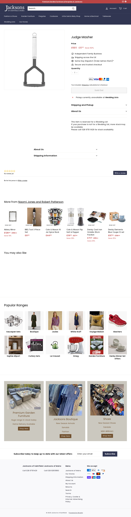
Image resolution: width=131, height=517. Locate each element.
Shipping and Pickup (82, 105)
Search (69, 490)
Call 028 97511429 (30, 470)
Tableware (107, 16)
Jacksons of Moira (73, 470)
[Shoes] (107, 399)
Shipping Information (74, 477)
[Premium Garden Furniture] (24, 396)
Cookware (54, 16)
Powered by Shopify (76, 513)
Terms (68, 493)
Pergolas (42, 16)
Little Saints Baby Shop (71, 16)
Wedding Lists (9, 22)
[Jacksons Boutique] (65, 400)
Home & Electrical (91, 16)
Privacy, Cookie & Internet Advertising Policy (74, 499)
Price (73, 43)
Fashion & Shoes (10, 16)
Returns (69, 487)
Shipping (85, 85)
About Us (76, 111)
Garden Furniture (28, 16)
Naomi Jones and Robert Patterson (40, 202)
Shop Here (23, 429)
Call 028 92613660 (51, 470)
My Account (71, 483)
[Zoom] (34, 60)
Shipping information (45, 155)
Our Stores (23, 22)
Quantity (75, 68)
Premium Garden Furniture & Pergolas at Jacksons (62, 2)
